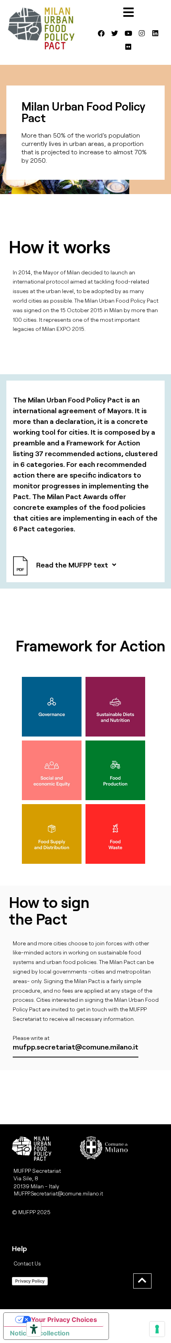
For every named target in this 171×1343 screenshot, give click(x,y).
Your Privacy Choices (64, 1320)
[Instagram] (142, 33)
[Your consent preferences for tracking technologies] (157, 1329)
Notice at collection (40, 1333)
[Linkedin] (155, 33)
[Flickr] (128, 47)
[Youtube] (128, 33)
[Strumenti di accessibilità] (33, 1329)
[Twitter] (115, 33)
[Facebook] (101, 33)
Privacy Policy (30, 1281)
